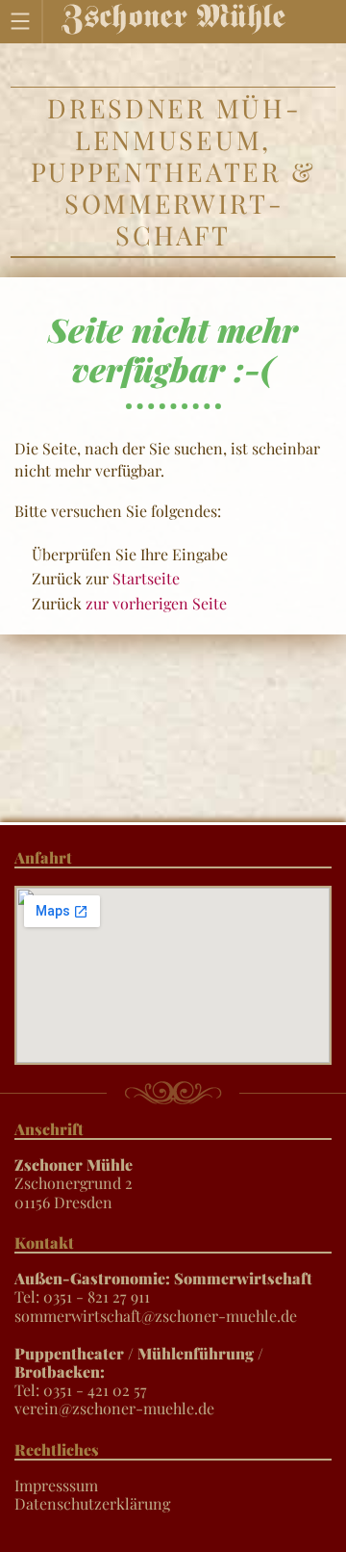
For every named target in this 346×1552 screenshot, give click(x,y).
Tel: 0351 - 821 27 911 (163, 1287)
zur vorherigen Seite (156, 603)
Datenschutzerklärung (92, 1503)
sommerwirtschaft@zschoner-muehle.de (155, 1316)
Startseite (146, 578)
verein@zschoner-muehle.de (114, 1408)
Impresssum (56, 1485)
